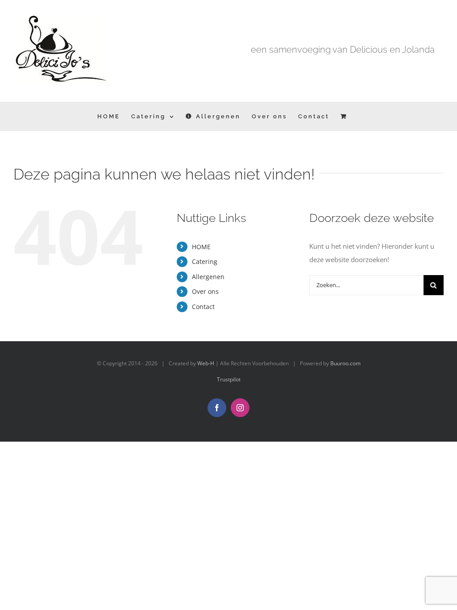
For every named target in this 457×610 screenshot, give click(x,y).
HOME (201, 246)
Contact (203, 306)
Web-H (205, 363)
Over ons (205, 291)
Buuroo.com (345, 363)
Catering (204, 261)
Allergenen (208, 276)
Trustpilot (229, 379)
